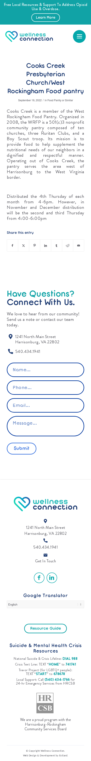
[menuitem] (79, 36)
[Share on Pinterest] (34, 245)
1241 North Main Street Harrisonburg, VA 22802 (45, 530)
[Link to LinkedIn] (52, 577)
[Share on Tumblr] (56, 245)
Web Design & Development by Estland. (45, 755)
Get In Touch (45, 561)
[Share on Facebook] (12, 245)
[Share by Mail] (78, 245)
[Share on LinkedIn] (45, 245)
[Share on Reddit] (67, 245)
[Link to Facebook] (39, 577)
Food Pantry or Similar (60, 100)
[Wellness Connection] (37, 36)
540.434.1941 (45, 547)
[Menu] (79, 36)
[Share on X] (23, 245)
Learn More (45, 17)
